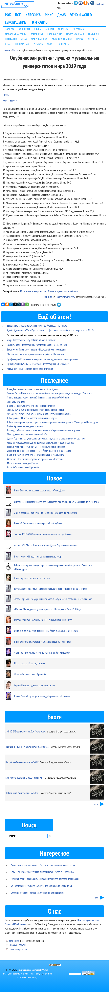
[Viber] (23, 304)
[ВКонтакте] (3, 304)
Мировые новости (17, 945)
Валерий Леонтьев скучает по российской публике (31, 405)
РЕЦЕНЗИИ (63, 29)
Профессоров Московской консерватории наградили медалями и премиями (42, 359)
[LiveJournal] (19, 304)
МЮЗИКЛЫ (93, 34)
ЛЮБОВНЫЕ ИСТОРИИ (15, 34)
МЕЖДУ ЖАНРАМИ (75, 34)
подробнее (14, 940)
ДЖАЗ (61, 14)
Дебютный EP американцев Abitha (21, 793)
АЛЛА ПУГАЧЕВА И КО (62, 39)
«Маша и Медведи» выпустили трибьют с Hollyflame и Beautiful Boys (40, 442)
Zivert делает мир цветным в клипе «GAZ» (27, 434)
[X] (15, 304)
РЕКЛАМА (38, 44)
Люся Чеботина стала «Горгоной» (23, 467)
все (96, 897)
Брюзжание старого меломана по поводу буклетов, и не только (37, 325)
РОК (8, 14)
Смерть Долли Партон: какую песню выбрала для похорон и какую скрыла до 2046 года (49, 393)
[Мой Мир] (11, 304)
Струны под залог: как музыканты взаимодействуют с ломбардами (42, 872)
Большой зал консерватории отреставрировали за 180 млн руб (37, 345)
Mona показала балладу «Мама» (22, 463)
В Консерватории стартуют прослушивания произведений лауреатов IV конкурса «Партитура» (52, 422)
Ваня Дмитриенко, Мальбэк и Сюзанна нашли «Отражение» (35, 455)
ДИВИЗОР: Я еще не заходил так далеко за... (27, 747)
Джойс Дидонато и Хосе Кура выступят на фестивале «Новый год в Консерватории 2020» (50, 330)
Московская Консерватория (33, 291)
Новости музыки (10, 100)
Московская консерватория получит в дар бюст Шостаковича (36, 354)
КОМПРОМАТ (37, 34)
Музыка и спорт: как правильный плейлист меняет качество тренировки (45, 879)
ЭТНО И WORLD (81, 14)
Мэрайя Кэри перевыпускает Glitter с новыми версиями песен (36, 446)
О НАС (8, 44)
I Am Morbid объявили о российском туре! (24, 777)
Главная (6, 50)
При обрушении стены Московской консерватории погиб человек (38, 364)
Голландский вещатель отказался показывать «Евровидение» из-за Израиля (43, 430)
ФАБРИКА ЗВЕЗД (39, 39)
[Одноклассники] (7, 304)
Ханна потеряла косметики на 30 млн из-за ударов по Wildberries (38, 397)
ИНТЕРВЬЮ (78, 29)
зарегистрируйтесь (66, 297)
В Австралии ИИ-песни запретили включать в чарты (32, 418)
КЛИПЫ (37, 29)
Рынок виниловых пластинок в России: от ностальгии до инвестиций (43, 865)
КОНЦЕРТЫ (24, 29)
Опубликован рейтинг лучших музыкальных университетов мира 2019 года (42, 335)
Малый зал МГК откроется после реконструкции (30, 368)
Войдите (48, 297)
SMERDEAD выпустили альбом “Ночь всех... (25, 731)
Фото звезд (32, 977)
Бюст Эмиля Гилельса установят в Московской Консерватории (36, 349)
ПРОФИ (79, 39)
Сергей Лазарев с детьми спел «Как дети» (34, 685)
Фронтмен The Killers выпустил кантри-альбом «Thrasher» (35, 459)
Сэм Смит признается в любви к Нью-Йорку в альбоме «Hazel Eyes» (39, 450)
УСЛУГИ (50, 44)
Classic (15, 50)
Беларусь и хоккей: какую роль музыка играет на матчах (37, 892)
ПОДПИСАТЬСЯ (22, 44)
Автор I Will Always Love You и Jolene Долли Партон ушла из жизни (39, 414)
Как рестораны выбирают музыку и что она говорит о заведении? (42, 886)
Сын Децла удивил (16, 401)
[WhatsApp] (27, 304)
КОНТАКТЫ (63, 44)
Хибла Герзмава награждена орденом (25, 426)
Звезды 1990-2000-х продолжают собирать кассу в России (35, 409)
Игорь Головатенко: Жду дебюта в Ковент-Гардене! (31, 340)
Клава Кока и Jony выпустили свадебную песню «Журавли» (42, 696)
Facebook (99, 4)
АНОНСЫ (49, 29)
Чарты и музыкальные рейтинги (63, 291)
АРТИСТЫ (92, 39)
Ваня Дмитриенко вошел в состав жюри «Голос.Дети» (32, 389)
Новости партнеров (18, 949)
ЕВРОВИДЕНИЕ (15, 22)
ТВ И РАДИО (39, 22)
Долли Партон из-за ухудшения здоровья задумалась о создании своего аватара (46, 438)
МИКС (49, 14)
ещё (96, 804)
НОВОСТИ (9, 29)
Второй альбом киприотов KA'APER (22, 762)
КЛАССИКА (33, 14)
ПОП (18, 14)
